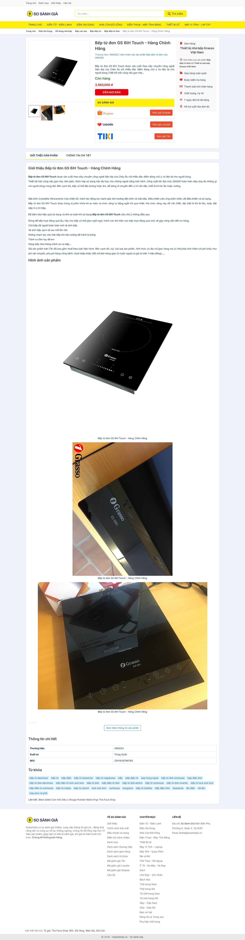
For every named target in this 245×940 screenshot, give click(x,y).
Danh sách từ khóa (117, 856)
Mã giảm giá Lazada (118, 865)
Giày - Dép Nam (148, 902)
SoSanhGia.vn (120, 936)
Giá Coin (100, 930)
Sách (142, 870)
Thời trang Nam (148, 884)
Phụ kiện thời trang (150, 921)
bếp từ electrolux (39, 777)
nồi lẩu (201, 788)
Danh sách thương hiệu (119, 846)
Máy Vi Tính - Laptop (197, 24)
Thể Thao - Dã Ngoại (151, 860)
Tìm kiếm (177, 13)
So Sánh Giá (136, 936)
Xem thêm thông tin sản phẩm (122, 727)
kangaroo (128, 788)
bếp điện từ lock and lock (70, 782)
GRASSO (114, 54)
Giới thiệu (56, 3)
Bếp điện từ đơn (112, 31)
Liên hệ (67, 3)
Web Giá (90, 930)
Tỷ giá (47, 930)
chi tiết (78, 155)
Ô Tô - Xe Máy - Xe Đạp (153, 865)
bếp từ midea (63, 788)
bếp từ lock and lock (202, 782)
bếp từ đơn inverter (177, 782)
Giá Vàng (79, 930)
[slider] (34, 111)
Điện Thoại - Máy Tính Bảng (144, 24)
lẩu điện (190, 788)
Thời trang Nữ (147, 888)
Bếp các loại (81, 31)
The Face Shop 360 (62, 930)
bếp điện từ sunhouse (41, 788)
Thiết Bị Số (173, 24)
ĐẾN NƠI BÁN (111, 92)
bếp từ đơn (93, 782)
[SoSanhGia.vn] (42, 14)
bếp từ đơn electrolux (41, 782)
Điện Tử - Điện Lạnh (59, 24)
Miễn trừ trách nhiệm (118, 837)
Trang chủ (31, 3)
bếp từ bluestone (83, 777)
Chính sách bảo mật (118, 828)
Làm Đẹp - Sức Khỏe (151, 874)
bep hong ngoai (149, 777)
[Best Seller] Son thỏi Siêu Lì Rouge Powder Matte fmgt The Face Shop (77, 799)
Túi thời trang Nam (150, 893)
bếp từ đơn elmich (132, 782)
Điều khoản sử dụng (118, 832)
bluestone (178, 788)
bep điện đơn (195, 777)
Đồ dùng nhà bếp (64, 31)
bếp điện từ (132, 777)
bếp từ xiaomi (81, 788)
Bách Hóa (145, 879)
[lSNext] (85, 71)
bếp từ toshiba (144, 788)
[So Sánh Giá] (42, 820)
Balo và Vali (146, 912)
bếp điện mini (162, 788)
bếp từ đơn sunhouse (172, 777)
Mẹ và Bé (145, 856)
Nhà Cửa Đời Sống (110, 24)
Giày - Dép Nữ (147, 907)
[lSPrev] (33, 71)
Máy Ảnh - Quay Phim (151, 851)
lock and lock (99, 788)
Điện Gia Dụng (85, 24)
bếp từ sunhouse (154, 782)
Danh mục (43, 3)
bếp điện (66, 777)
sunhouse (114, 788)
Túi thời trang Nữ (149, 898)
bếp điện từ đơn (111, 782)
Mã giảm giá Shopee (118, 870)
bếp (120, 777)
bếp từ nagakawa (105, 777)
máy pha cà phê (38, 793)
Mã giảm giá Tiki (116, 860)
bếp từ (54, 777)
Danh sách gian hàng (118, 851)
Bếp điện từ (95, 31)
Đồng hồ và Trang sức (152, 916)
